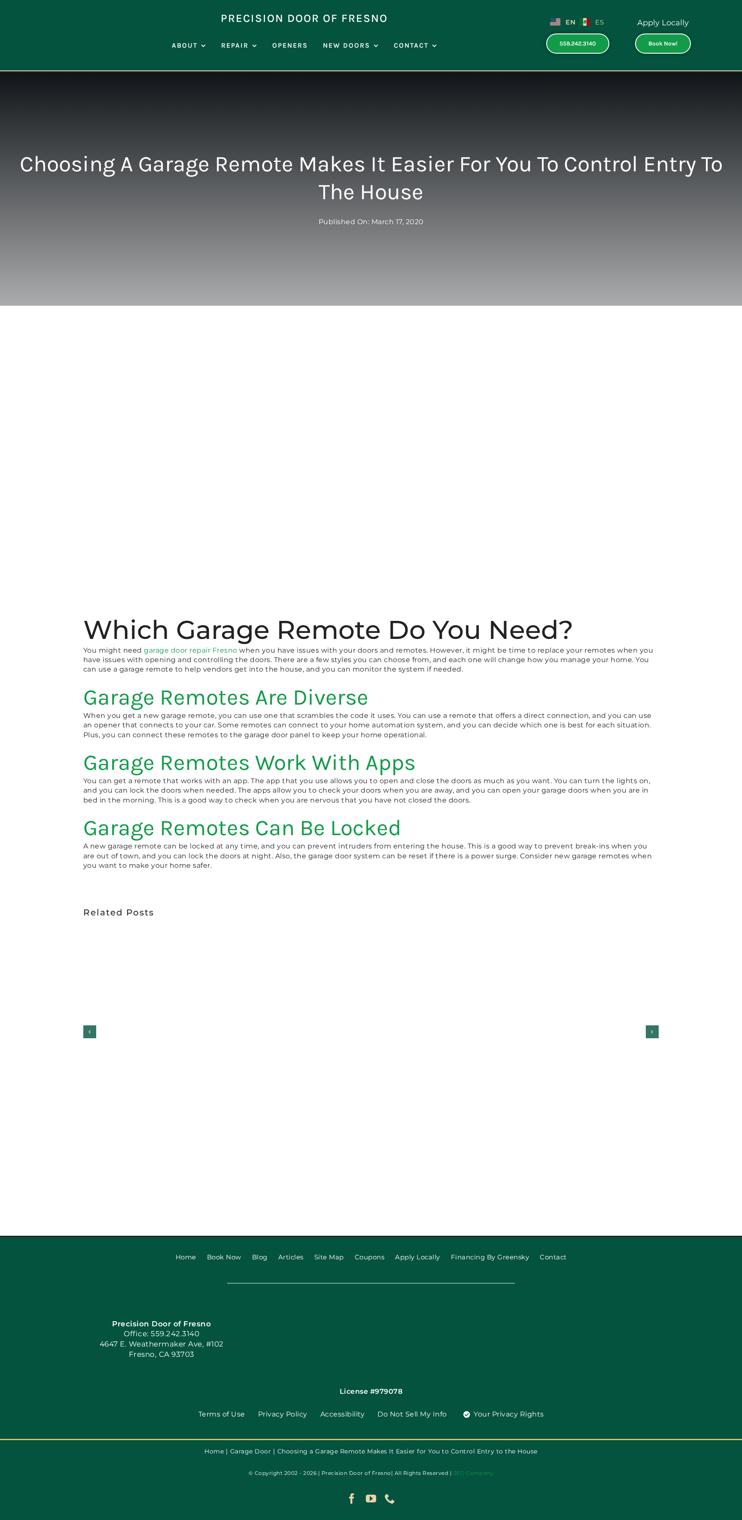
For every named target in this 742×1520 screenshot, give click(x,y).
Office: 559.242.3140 (161, 1333)
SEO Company (473, 1473)
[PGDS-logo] (55, 7)
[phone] (390, 1498)
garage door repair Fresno (190, 650)
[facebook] (352, 1498)
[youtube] (371, 1498)
